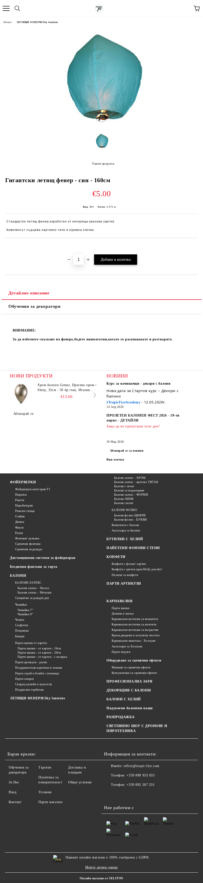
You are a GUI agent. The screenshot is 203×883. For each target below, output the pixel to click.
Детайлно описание (29, 292)
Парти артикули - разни (31, 662)
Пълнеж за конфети (125, 575)
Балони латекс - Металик (34, 592)
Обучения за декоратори (34, 306)
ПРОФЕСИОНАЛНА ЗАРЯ (129, 681)
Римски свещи (24, 511)
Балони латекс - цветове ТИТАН (136, 482)
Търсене (44, 767)
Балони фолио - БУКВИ (130, 519)
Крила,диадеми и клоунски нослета (135, 635)
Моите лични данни (101, 867)
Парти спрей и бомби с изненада (37, 673)
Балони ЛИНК (124, 499)
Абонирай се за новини (127, 450)
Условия (44, 792)
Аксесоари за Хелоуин (127, 646)
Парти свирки (24, 679)
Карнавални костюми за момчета (134, 624)
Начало (7, 22)
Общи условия (80, 782)
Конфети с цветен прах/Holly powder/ (137, 569)
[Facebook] (110, 795)
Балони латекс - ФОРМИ (131, 494)
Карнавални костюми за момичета (135, 619)
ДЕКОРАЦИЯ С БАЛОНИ (128, 690)
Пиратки (20, 494)
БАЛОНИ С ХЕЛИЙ (123, 699)
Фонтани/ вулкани (27, 538)
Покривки (22, 630)
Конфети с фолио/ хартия (129, 564)
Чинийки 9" (25, 614)
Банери (20, 636)
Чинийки (21, 604)
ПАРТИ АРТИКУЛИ (123, 583)
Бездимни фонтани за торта (33, 567)
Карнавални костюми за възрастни (135, 630)
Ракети (19, 500)
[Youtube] (132, 795)
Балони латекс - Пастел (33, 588)
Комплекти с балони (125, 525)
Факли (19, 527)
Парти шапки (120, 608)
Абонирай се (23, 414)
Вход (12, 792)
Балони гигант (123, 503)
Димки (19, 522)
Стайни (20, 516)
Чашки (19, 619)
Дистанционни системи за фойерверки (43, 558)
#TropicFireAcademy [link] (123, 402)
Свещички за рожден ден (32, 598)
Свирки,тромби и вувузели (33, 684)
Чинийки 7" (25, 610)
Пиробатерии (24, 505)
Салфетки (21, 625)
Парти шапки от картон (31, 643)
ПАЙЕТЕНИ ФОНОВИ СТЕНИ (133, 548)
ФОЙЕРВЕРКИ (23, 482)
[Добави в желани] (194, 246)
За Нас (14, 782)
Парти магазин (50, 802)
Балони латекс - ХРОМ (130, 478)
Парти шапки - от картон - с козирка (42, 657)
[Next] (93, 395)
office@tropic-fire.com (141, 766)
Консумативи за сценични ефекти (134, 673)
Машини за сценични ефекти (131, 667)
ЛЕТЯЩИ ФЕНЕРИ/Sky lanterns (37, 22)
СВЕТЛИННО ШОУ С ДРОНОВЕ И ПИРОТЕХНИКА (136, 728)
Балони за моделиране (129, 490)
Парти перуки (121, 652)
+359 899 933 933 (140, 775)
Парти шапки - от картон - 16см (39, 648)
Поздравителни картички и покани (38, 667)
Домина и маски (122, 613)
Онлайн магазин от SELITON (101, 878)
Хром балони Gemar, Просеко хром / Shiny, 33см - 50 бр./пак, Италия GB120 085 (66, 388)
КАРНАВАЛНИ (119, 601)
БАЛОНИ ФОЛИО (124, 510)
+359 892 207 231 (140, 785)
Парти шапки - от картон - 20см (39, 652)
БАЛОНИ (18, 575)
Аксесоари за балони (126, 530)
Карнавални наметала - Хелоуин (133, 640)
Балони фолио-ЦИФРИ (130, 515)
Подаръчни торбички (29, 689)
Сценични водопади (28, 549)
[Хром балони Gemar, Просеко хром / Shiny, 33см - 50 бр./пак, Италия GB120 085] (21, 394)
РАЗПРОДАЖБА (120, 717)
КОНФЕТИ (116, 557)
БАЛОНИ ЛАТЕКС (28, 582)
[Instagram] (121, 795)
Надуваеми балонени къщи (129, 708)
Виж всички (115, 459)
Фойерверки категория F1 (32, 489)
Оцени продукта (103, 163)
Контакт (15, 802)
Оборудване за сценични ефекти (133, 660)
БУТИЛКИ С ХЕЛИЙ (124, 539)
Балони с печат (124, 486)
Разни (19, 533)
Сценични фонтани (28, 544)
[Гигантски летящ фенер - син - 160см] (101, 125)
